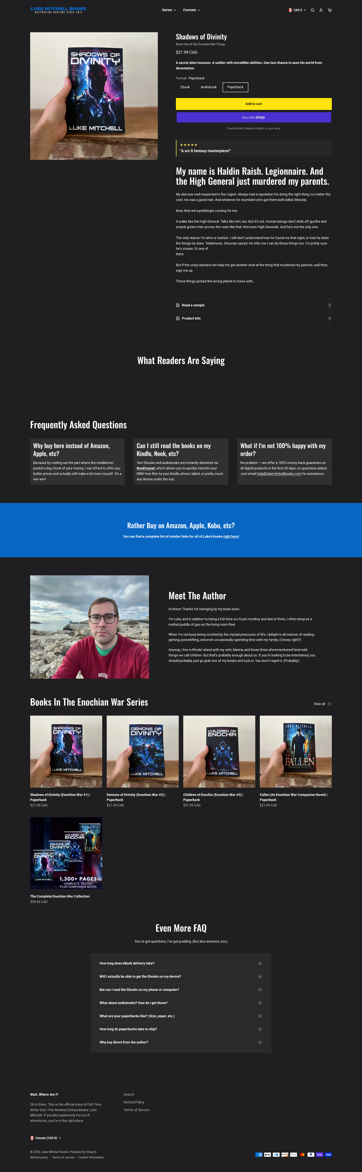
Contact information (91, 1157)
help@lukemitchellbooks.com (279, 474)
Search (129, 1094)
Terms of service (63, 1157)
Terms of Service (137, 1110)
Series (167, 10)
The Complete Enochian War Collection (60, 896)
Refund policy (39, 1157)
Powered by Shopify (83, 1152)
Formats (189, 10)
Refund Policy (134, 1102)
